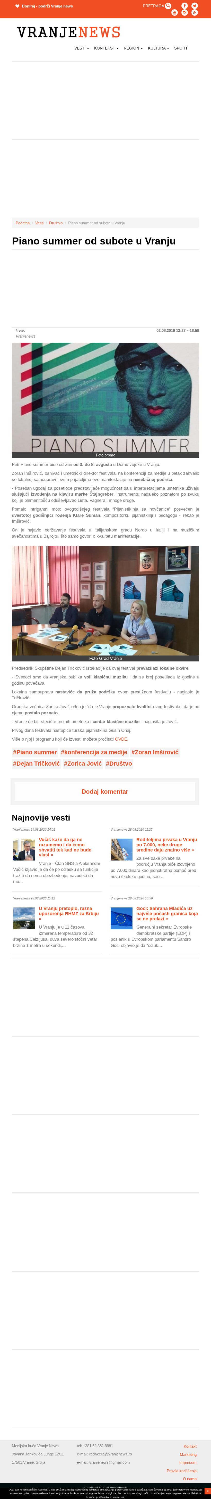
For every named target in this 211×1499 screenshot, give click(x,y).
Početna (23, 223)
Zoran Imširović (157, 752)
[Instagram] (184, 12)
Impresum (188, 1462)
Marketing (188, 1454)
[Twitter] (194, 6)
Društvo (56, 223)
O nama (190, 1479)
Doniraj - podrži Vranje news (47, 6)
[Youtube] (174, 12)
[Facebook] (184, 6)
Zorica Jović (84, 763)
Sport (181, 48)
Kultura (157, 48)
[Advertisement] (105, 100)
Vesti (80, 48)
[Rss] (194, 12)
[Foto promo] (105, 397)
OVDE (121, 739)
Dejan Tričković (38, 763)
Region (132, 48)
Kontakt (190, 1446)
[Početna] (70, 32)
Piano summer (36, 752)
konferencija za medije (95, 752)
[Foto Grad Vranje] (105, 601)
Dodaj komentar (105, 791)
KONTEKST (105, 48)
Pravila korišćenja (182, 1471)
